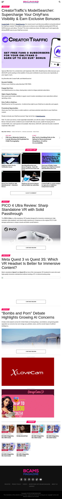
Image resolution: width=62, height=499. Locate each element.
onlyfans (36, 131)
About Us (54, 484)
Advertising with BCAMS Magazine (39, 484)
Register (7, 484)
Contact (32, 486)
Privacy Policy (16, 484)
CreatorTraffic (5, 24)
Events (25, 484)
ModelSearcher (20, 24)
